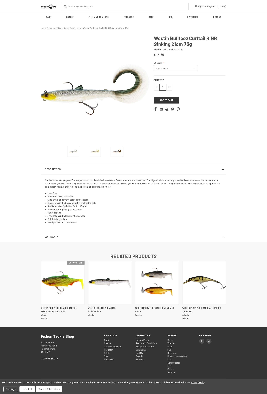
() (224, 6)
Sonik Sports (173, 363)
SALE (151, 17)
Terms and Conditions (146, 343)
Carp (48, 17)
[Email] (161, 109)
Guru (169, 359)
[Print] (166, 109)
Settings (11, 389)
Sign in (201, 6)
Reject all (27, 389)
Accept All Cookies (49, 389)
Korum (170, 369)
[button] (133, 169)
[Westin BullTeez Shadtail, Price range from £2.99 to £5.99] (110, 282)
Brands (217, 17)
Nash (169, 346)
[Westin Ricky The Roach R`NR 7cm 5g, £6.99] (157, 282)
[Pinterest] (178, 109)
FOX (169, 350)
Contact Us (141, 350)
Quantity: (159, 80)
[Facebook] (155, 109)
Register (211, 6)
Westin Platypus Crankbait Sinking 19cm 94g (201, 310)
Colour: (158, 63)
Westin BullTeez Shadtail (102, 308)
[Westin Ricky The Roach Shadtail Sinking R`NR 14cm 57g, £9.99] (62, 282)
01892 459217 (51, 358)
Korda (170, 340)
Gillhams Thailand (99, 17)
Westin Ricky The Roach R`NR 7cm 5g (154, 308)
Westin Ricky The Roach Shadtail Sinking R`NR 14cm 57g (59, 310)
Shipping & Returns (145, 346)
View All (171, 372)
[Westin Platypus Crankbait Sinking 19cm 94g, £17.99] (204, 282)
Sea (170, 17)
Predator (129, 17)
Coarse (70, 17)
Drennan (171, 353)
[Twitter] (172, 109)
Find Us (139, 353)
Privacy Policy (142, 340)
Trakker (171, 343)
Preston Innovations (177, 356)
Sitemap (140, 359)
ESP (169, 366)
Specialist (192, 17)
